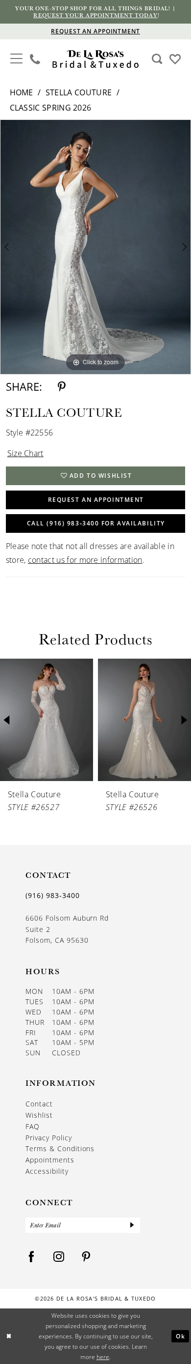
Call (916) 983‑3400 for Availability (96, 523)
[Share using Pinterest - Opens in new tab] (61, 387)
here (102, 1357)
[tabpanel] (95, 247)
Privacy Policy (48, 1137)
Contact (39, 1104)
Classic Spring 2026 (51, 107)
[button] (16, 58)
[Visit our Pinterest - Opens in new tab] (86, 1257)
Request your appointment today (95, 15)
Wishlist (39, 1115)
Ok (180, 1336)
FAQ (32, 1126)
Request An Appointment (96, 499)
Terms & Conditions (60, 1148)
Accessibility (47, 1171)
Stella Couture (79, 92)
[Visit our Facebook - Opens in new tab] (31, 1257)
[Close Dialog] (9, 1336)
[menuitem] (16, 59)
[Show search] (157, 59)
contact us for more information (85, 560)
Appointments (49, 1160)
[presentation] (46, 720)
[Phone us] (35, 59)
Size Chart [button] (25, 453)
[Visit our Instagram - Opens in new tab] (59, 1257)
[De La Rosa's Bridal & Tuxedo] (95, 59)
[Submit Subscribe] (132, 1225)
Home (21, 92)
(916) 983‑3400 (52, 895)
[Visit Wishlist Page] (175, 58)
